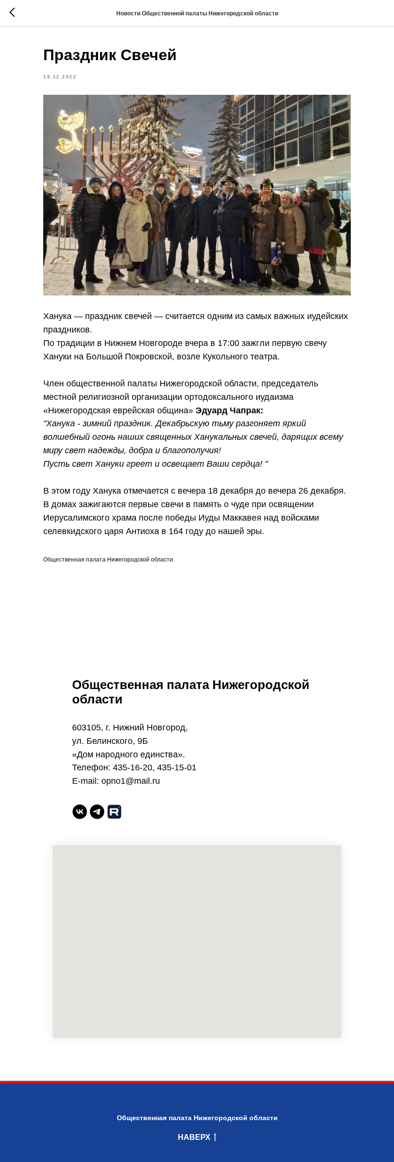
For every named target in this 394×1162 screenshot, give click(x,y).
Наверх (194, 1137)
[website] (114, 811)
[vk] (80, 811)
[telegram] (97, 811)
